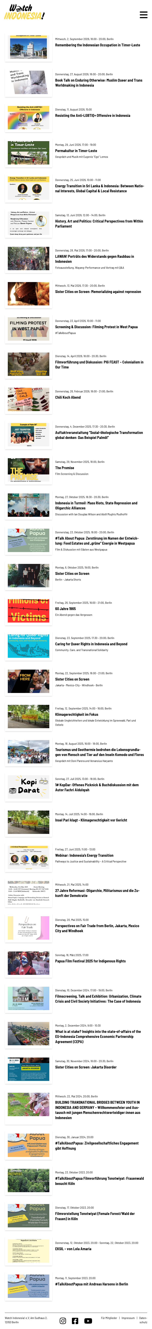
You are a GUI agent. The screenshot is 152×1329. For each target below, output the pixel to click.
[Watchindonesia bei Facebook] (75, 1320)
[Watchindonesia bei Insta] (63, 1320)
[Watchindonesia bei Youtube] (88, 1320)
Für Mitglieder (109, 1318)
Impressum (128, 1318)
